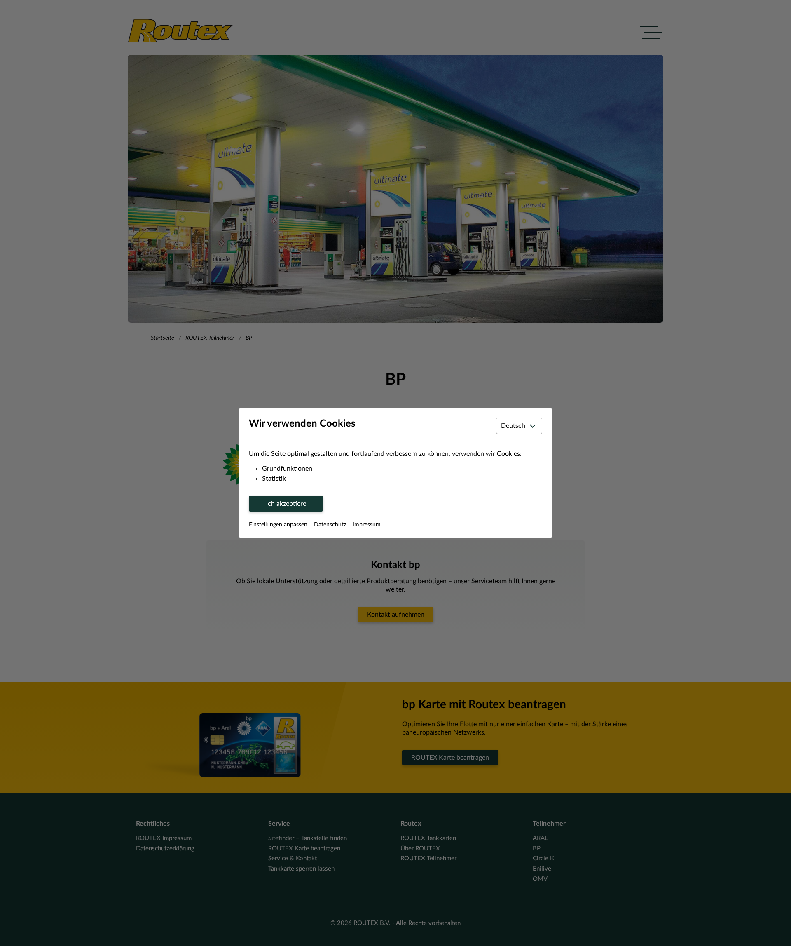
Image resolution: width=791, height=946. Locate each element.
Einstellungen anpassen (278, 525)
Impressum (367, 525)
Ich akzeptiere (286, 503)
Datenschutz (330, 525)
